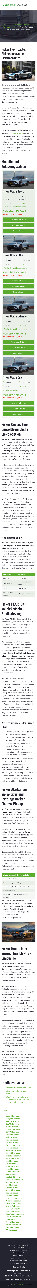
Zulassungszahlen (18, 225)
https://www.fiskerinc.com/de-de (18, 1088)
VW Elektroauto (12, 1230)
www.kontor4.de (21, 1263)
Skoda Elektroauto (13, 1209)
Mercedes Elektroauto (14, 1179)
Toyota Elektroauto (13, 1222)
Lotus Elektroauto (12, 1169)
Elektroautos (18, 133)
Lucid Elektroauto (12, 1172)
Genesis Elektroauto (13, 1150)
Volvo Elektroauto (12, 1227)
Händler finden (18, 231)
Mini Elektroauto (12, 1185)
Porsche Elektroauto (13, 1203)
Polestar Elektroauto (14, 1201)
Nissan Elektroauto (13, 1190)
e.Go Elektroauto (12, 1140)
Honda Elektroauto (13, 1153)
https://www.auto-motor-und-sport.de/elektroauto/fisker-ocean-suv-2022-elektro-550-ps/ (19, 1099)
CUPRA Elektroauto (13, 1132)
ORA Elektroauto (12, 1195)
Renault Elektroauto (13, 1206)
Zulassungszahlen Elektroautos (18, 1271)
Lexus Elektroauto (13, 1166)
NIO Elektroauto (12, 1187)
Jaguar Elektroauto (13, 1158)
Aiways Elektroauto (13, 1119)
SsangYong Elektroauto (15, 1214)
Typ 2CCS (23, 203)
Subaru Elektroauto (13, 1217)
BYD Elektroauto (12, 1126)
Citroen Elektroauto (13, 1129)
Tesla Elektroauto (12, 1219)
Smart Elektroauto (13, 1211)
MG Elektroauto (12, 1182)
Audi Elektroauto (12, 1121)
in (29, 1271)
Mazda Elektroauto (13, 1177)
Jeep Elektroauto (12, 1161)
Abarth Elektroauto (13, 1116)
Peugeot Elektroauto (14, 1198)
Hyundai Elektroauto (14, 1156)
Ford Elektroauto (12, 1148)
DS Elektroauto (11, 1137)
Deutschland (18, 1273)
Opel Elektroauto (12, 1193)
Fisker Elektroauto (13, 1145)
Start (5, 24)
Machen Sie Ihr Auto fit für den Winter (18, 1276)
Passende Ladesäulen (18, 220)
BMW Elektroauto (12, 1124)
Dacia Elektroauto (12, 1134)
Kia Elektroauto (11, 1164)
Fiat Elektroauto (12, 1142)
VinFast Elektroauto (13, 1225)
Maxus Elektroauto (13, 1174)
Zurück (4, 1110)
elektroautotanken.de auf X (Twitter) (18, 1279)
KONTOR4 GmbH (19, 1285)
